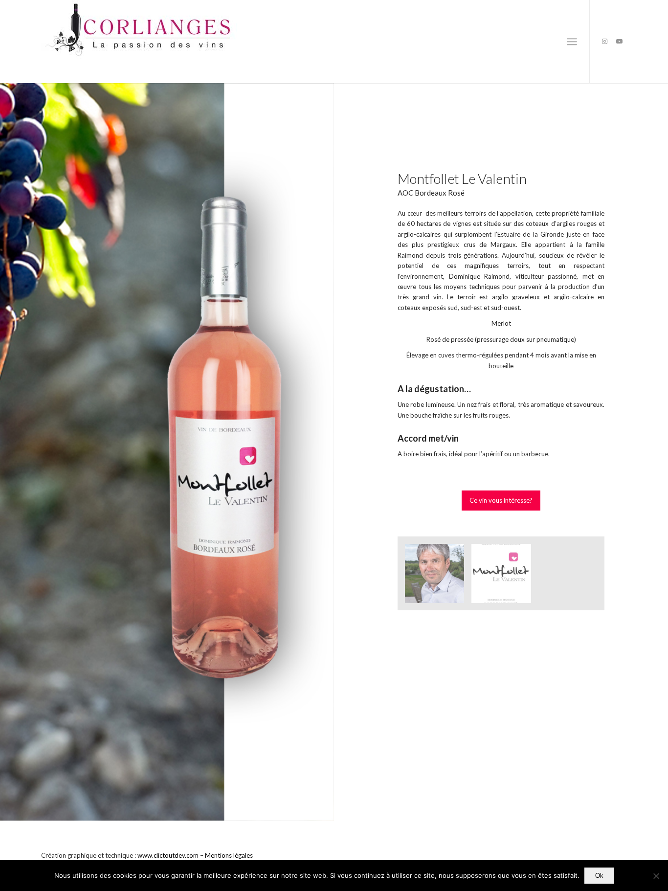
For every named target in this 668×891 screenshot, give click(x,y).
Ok (599, 875)
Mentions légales (229, 855)
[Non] (656, 876)
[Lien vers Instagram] (605, 41)
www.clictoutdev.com (168, 855)
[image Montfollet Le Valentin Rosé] (504, 577)
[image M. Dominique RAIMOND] (438, 577)
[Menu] (572, 42)
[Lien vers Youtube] (619, 41)
